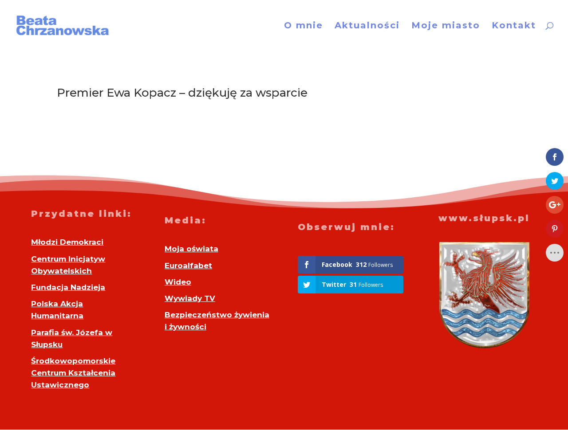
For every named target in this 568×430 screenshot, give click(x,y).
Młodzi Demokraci (67, 242)
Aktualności (367, 26)
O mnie (303, 26)
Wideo (178, 282)
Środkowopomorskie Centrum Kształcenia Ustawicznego (73, 372)
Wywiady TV (190, 298)
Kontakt (514, 26)
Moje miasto (445, 26)
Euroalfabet (188, 265)
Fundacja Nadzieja (68, 287)
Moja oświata (191, 248)
